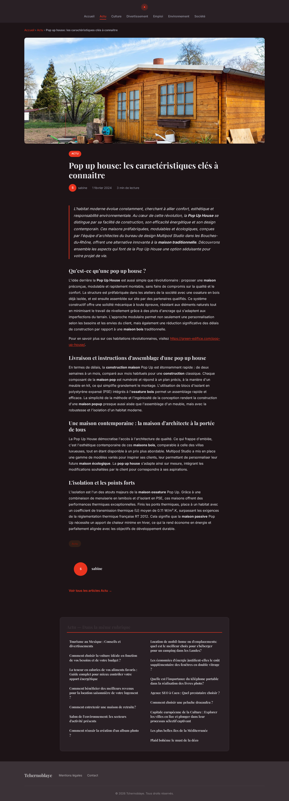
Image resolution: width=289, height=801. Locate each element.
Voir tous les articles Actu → (90, 591)
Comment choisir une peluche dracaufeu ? (181, 702)
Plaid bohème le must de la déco (174, 740)
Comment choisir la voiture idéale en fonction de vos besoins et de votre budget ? (103, 657)
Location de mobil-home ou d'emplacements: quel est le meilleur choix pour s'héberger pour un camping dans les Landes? (183, 646)
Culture (116, 16)
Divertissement (137, 16)
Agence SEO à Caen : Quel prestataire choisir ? (185, 693)
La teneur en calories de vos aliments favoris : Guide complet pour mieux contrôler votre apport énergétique (103, 674)
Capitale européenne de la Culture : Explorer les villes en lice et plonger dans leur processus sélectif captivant (183, 716)
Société (199, 16)
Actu (103, 16)
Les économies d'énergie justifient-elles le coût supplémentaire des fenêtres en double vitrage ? (185, 664)
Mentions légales (70, 775)
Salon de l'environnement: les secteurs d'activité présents (97, 718)
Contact (92, 775)
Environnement (178, 16)
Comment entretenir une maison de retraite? (102, 707)
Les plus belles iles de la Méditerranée (179, 730)
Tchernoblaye (38, 775)
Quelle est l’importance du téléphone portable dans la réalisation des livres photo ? (184, 681)
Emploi (158, 16)
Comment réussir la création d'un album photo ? (104, 732)
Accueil (89, 16)
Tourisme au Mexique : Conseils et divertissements (95, 643)
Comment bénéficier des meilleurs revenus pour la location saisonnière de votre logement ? (103, 693)
